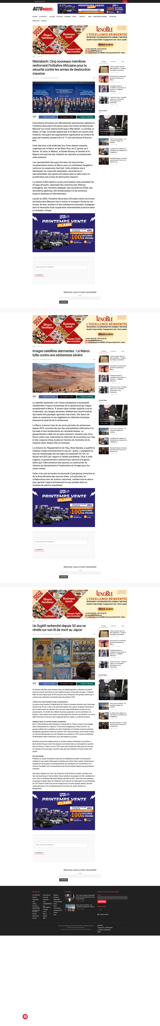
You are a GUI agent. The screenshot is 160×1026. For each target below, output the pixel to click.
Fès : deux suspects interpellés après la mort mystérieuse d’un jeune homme (85, 897)
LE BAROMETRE (47, 903)
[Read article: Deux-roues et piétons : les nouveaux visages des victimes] (104, 141)
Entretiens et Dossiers (36, 911)
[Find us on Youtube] (103, 910)
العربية (125, 1)
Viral (55, 914)
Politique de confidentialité (105, 927)
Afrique (34, 897)
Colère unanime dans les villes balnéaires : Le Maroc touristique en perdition (118, 68)
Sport (74, 16)
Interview (45, 897)
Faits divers (51, 634)
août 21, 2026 (104, 133)
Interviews (46, 899)
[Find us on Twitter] (101, 910)
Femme (34, 918)
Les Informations (46, 906)
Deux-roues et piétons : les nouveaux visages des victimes (118, 140)
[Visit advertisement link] (92, 9)
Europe (34, 913)
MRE (44, 918)
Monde (45, 916)
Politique (59, 16)
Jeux (44, 901)
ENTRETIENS (36, 908)
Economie (67, 16)
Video (90, 16)
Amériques (35, 899)
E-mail (80, 295)
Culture (52, 16)
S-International (58, 901)
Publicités (35, 20)
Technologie (57, 908)
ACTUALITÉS (42, 16)
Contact (44, 20)
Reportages (57, 899)
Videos (56, 912)
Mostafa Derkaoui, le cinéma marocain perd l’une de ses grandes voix (118, 160)
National (56, 895)
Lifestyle (82, 16)
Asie (33, 901)
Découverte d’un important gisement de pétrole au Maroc (118, 78)
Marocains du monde (100, 16)
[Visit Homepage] (43, 9)
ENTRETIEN (113, 16)
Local (44, 911)
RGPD (99, 932)
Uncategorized (58, 910)
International (51, 78)
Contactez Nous (104, 914)
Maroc (57, 78)
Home (33, 56)
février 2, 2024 (35, 78)
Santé (55, 903)
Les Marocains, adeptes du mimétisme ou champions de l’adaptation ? (118, 150)
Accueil (34, 16)
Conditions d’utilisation (104, 929)
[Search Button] (127, 19)
